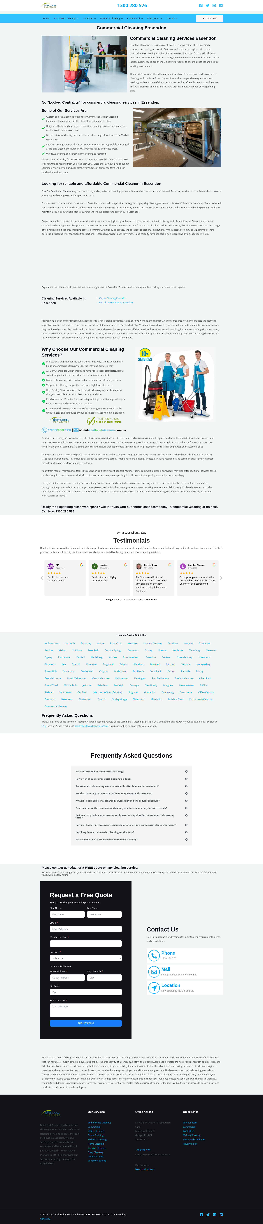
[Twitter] (207, 5)
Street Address (57, 971)
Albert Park (205, 678)
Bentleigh (118, 685)
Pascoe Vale (64, 657)
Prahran (49, 692)
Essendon (151, 657)
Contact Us (188, 1130)
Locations (88, 18)
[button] (221, 579)
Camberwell (87, 671)
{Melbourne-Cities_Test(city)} (107, 692)
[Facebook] (201, 5)
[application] (76, 18)
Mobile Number (58, 937)
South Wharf (51, 685)
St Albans (77, 650)
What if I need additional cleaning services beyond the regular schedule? (117, 800)
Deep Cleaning (95, 1152)
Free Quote (153, 18)
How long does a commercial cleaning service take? (104, 832)
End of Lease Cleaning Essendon (116, 302)
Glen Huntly (151, 685)
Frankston (50, 699)
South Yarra (65, 692)
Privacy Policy (190, 1143)
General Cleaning (97, 1147)
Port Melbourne (160, 678)
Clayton (101, 699)
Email (53, 922)
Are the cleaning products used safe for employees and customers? (114, 793)
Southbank (155, 671)
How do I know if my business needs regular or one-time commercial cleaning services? (125, 824)
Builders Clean (175, 699)
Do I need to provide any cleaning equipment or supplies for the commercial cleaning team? (124, 816)
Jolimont (87, 685)
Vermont (186, 664)
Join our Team (190, 1122)
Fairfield (80, 657)
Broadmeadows (131, 657)
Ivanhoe (113, 657)
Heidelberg (96, 657)
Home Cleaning (96, 1143)
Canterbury (69, 671)
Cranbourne (186, 692)
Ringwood (108, 664)
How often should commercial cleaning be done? (103, 778)
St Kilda (203, 685)
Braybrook (204, 643)
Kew (63, 664)
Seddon (49, 650)
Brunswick (133, 650)
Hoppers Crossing (152, 643)
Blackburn (138, 664)
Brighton (133, 692)
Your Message (57, 1000)
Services (54, 951)
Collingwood (121, 678)
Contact (170, 18)
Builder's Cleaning (97, 1139)
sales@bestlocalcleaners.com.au (91, 725)
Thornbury (194, 650)
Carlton (171, 671)
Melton (62, 650)
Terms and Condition (194, 1139)
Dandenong (167, 692)
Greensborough (185, 657)
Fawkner (166, 657)
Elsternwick (139, 699)
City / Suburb (94, 971)
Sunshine (173, 643)
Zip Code (54, 985)
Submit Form (86, 1023)
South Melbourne (184, 678)
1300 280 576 (132, 5)
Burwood (155, 664)
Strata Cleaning (95, 1135)
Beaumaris (67, 699)
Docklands (138, 671)
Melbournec (120, 671)
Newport (188, 643)
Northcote (178, 650)
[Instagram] (214, 5)
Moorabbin (149, 692)
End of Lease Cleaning (200, 699)
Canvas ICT (45, 1218)
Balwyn (123, 664)
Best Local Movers (144, 1169)
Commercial (133, 18)
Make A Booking (191, 1135)
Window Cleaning (97, 1160)
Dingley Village (119, 699)
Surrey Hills (51, 671)
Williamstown (52, 643)
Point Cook (116, 643)
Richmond (50, 664)
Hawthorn (204, 657)
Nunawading (203, 664)
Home (45, 18)
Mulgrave (168, 685)
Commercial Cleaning (56, 706)
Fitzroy (199, 671)
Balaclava (102, 685)
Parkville (185, 671)
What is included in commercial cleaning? (99, 771)
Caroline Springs (113, 650)
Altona (100, 643)
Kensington (140, 678)
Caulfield (82, 692)
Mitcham (170, 664)
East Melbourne (53, 678)
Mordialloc (156, 699)
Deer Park (93, 650)
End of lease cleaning (64, 18)
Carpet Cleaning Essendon (112, 298)
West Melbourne (100, 678)
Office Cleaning (206, 692)
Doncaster (91, 664)
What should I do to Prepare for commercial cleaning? (106, 839)
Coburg (148, 650)
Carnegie (134, 685)
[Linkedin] (221, 5)
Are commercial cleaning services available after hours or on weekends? (117, 786)
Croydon (103, 671)
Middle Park (70, 685)
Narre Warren (186, 685)
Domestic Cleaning (110, 18)
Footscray (86, 643)
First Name (55, 908)
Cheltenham (85, 699)
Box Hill (76, 664)
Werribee (132, 643)
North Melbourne (76, 678)
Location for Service (60, 966)
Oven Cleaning (95, 1156)
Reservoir (211, 650)
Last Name (92, 908)
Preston (162, 650)
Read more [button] (141, 591)
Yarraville (70, 643)
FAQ (44, 725)
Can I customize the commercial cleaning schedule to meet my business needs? (121, 808)
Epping (48, 657)
